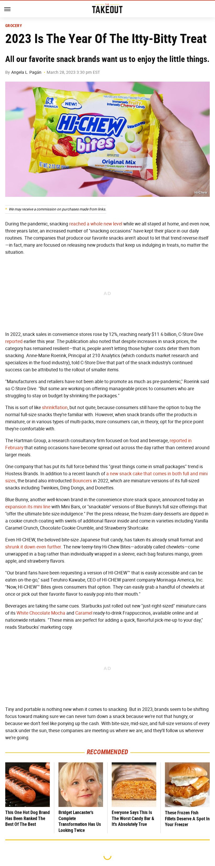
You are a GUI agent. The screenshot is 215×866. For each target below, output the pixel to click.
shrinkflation (55, 407)
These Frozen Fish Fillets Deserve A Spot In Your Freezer (187, 818)
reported (14, 341)
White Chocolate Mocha (41, 613)
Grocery (13, 26)
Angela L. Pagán (26, 72)
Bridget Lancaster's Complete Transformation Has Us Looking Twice (79, 821)
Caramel (83, 613)
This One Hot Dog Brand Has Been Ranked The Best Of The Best (27, 818)
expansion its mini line (27, 507)
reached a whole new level (95, 224)
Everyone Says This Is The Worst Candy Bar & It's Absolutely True (133, 818)
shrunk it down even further (33, 547)
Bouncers (82, 481)
